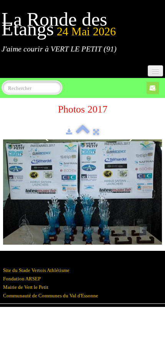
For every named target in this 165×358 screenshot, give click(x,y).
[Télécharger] (69, 132)
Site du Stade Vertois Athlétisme (36, 270)
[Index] (82, 132)
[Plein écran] (96, 132)
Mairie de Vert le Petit (25, 287)
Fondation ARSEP (22, 279)
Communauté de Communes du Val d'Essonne (50, 295)
